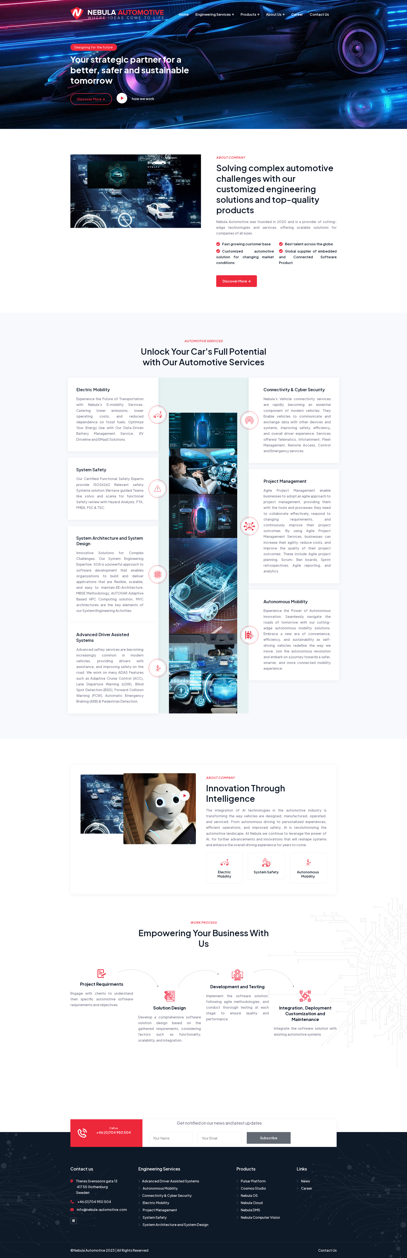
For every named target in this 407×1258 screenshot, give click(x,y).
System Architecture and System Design (175, 1224)
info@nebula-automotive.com (102, 1209)
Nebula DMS (250, 1210)
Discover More (89, 99)
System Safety (91, 469)
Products (248, 14)
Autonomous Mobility (285, 601)
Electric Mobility (93, 389)
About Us (274, 14)
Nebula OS (249, 1195)
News (305, 1181)
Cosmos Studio (253, 1188)
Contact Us (319, 14)
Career (297, 14)
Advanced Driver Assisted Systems (170, 1181)
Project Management (285, 481)
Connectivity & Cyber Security (294, 389)
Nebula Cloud (251, 1202)
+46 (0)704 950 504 (94, 1201)
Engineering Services (213, 14)
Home (184, 14)
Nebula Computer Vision (260, 1217)
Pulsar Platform (253, 1181)
